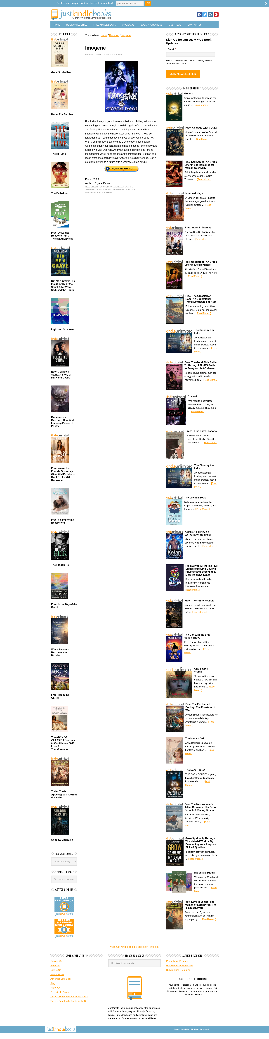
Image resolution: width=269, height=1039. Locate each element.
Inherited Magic (194, 193)
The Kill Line (58, 154)
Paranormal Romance (121, 187)
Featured (104, 187)
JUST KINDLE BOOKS (105, 14)
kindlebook (105, 190)
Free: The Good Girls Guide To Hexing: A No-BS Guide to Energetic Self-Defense (200, 365)
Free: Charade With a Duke (201, 127)
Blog (52, 983)
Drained (192, 396)
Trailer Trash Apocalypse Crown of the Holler (64, 794)
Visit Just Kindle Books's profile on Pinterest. (134, 947)
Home (57, 25)
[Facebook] (199, 14)
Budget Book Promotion (178, 970)
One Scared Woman (201, 670)
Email (172, 49)
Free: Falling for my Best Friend (62, 521)
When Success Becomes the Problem (60, 652)
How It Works (57, 974)
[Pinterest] (216, 14)
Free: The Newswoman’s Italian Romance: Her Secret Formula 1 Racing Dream (200, 807)
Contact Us (195, 25)
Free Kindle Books (104, 25)
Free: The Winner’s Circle (199, 600)
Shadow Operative (62, 839)
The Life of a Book (195, 497)
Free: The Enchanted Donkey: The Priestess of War (200, 707)
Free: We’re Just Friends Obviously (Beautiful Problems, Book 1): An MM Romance (63, 474)
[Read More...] (201, 105)
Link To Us (55, 970)
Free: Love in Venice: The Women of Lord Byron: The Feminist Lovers (200, 904)
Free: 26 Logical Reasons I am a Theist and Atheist (62, 235)
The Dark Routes (195, 770)
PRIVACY (55, 987)
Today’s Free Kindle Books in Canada (69, 996)
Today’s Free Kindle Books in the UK (68, 1001)
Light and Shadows (62, 329)
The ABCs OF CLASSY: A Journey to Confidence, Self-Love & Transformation (63, 743)
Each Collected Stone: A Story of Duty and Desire (61, 374)
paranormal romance (123, 190)
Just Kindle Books (112, 55)
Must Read (175, 25)
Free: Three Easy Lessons (201, 431)
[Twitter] (204, 14)
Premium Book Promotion (179, 965)
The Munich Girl (194, 738)
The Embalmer (59, 193)
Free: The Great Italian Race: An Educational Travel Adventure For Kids (200, 299)
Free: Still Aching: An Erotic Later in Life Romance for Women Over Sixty (200, 165)
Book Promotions (151, 25)
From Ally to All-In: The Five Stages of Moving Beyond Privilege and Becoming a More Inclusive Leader (201, 570)
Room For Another (62, 114)
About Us (55, 965)
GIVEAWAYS (128, 25)
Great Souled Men (61, 72)
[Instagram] (210, 14)
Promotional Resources (178, 961)
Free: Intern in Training (198, 227)
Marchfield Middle (204, 872)
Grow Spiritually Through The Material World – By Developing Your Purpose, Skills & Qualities (201, 843)
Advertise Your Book (60, 978)
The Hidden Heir (60, 565)
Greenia (188, 93)
